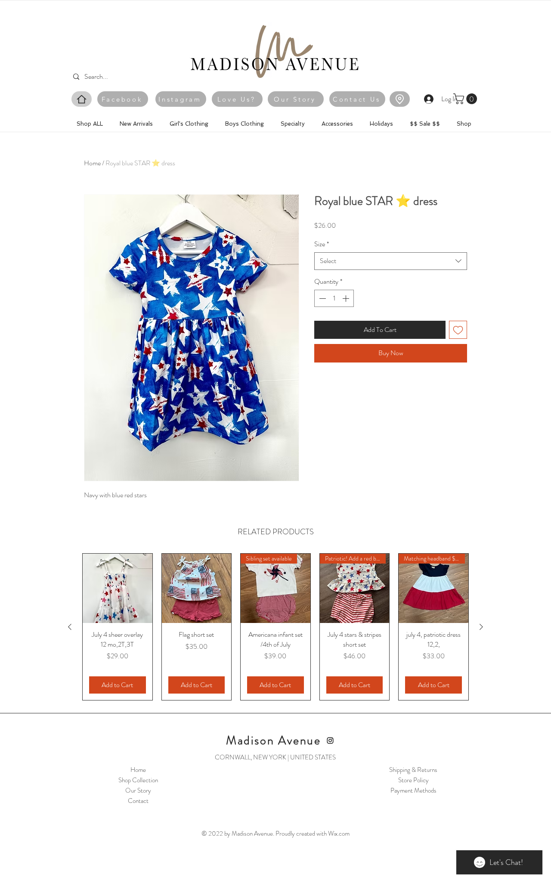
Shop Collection (138, 780)
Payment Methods (413, 790)
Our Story (138, 790)
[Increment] (347, 298)
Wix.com (339, 833)
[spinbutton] (334, 298)
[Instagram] (330, 740)
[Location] (400, 99)
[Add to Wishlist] (458, 330)
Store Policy (413, 780)
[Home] (81, 99)
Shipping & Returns (413, 770)
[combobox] (390, 261)
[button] (466, 98)
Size (321, 244)
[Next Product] (481, 627)
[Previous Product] (70, 627)
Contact (138, 801)
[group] (275, 627)
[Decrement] (322, 298)
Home (92, 163)
